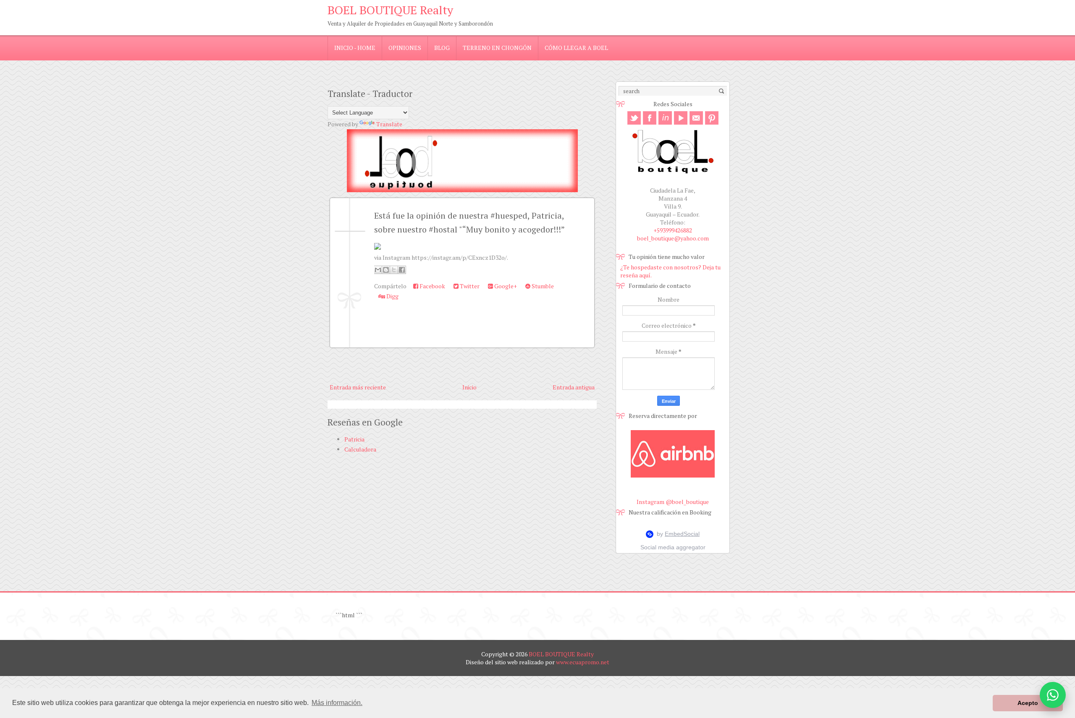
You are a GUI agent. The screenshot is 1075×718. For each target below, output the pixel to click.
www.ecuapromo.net (582, 662)
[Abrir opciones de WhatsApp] (1053, 695)
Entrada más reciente (358, 387)
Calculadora (360, 449)
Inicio (469, 387)
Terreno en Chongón (497, 48)
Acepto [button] (1027, 703)
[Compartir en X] (394, 270)
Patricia (354, 439)
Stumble (542, 286)
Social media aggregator (672, 547)
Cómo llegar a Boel (576, 48)
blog (442, 48)
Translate (389, 124)
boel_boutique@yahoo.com (673, 238)
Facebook (431, 286)
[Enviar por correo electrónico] (378, 270)
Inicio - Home (354, 48)
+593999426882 (672, 230)
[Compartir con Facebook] (402, 270)
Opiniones (404, 48)
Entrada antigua (574, 387)
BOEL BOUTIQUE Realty (390, 10)
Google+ (505, 286)
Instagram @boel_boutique (673, 502)
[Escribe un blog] (386, 270)
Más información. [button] (337, 702)
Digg (392, 296)
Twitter (469, 286)
